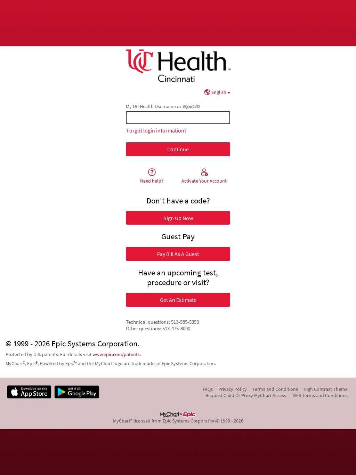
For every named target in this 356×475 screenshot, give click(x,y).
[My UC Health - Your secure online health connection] (178, 65)
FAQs (208, 389)
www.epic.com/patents (116, 354)
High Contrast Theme (326, 389)
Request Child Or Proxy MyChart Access (245, 395)
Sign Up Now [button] (178, 218)
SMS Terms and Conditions (320, 395)
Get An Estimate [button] (178, 299)
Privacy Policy (232, 389)
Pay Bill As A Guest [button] (178, 253)
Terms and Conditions (275, 389)
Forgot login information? (157, 130)
